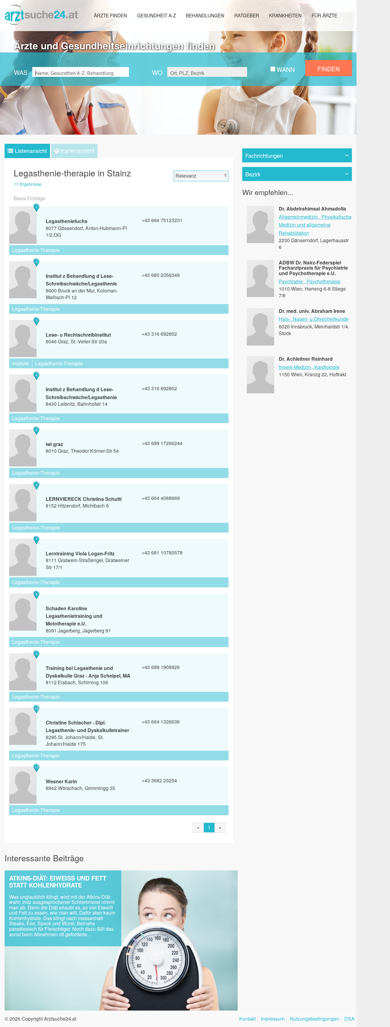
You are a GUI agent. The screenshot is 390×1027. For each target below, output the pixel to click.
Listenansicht (31, 150)
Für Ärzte (324, 15)
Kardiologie (326, 366)
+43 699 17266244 (162, 443)
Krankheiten (285, 15)
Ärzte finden (110, 15)
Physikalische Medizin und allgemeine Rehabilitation (315, 224)
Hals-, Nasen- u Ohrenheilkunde (314, 318)
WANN (286, 69)
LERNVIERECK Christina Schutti (84, 498)
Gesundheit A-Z (156, 15)
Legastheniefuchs (66, 221)
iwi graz (54, 444)
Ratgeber (246, 15)
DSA (349, 1019)
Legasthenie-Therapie (36, 249)
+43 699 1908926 (161, 667)
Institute (20, 363)
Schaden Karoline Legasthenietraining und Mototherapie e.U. (74, 616)
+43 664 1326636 (161, 721)
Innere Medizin (295, 366)
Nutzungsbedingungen (314, 1019)
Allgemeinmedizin (298, 216)
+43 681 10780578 (162, 552)
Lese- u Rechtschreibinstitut (78, 334)
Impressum (273, 1019)
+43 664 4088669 (161, 497)
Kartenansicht (77, 150)
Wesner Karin (61, 781)
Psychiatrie (291, 281)
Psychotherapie (323, 281)
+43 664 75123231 (162, 220)
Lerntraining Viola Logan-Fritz (80, 553)
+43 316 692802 (159, 333)
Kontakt (247, 1019)
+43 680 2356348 (161, 274)
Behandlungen (205, 15)
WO (157, 72)
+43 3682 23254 (159, 780)
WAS (20, 72)
